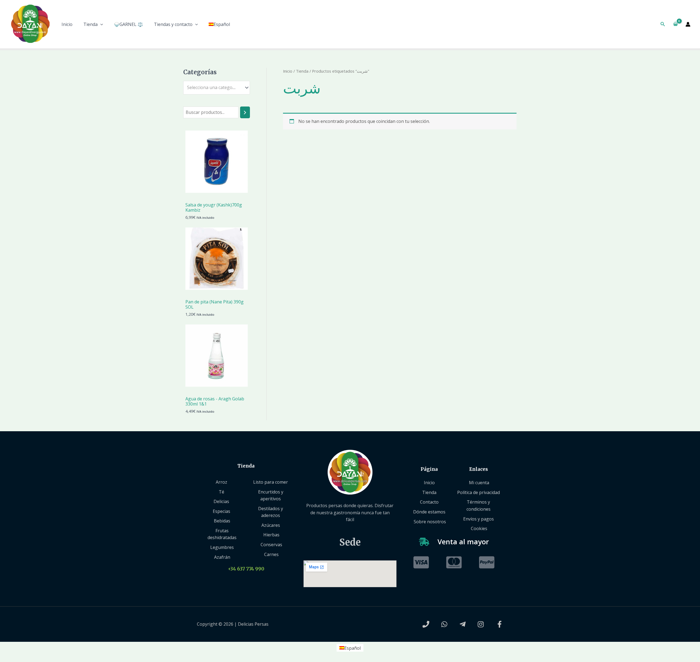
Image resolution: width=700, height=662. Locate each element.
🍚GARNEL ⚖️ (128, 24)
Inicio (67, 24)
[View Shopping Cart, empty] (675, 24)
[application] (100, 24)
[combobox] (216, 87)
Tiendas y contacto (173, 24)
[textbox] (214, 88)
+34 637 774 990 (246, 569)
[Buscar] (245, 112)
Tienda (90, 24)
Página (429, 469)
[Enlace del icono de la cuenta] (688, 24)
